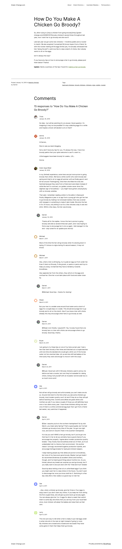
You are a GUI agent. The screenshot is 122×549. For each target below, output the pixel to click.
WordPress (107, 544)
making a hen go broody (76, 67)
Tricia (41, 116)
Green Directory (78, 5)
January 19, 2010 (47, 217)
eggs (93, 85)
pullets (98, 85)
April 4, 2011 (43, 388)
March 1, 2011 (43, 238)
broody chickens (80, 85)
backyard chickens (68, 85)
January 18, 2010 (44, 119)
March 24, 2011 (44, 343)
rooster (103, 85)
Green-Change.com (18, 5)
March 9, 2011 (43, 302)
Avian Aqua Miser (45, 168)
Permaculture (105, 5)
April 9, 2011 (43, 514)
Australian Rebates (92, 5)
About (69, 5)
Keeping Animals (33, 82)
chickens (89, 85)
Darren (44, 215)
